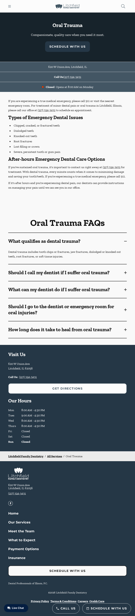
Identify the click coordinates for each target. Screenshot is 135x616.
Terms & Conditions (63, 601)
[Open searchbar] (123, 6)
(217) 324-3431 (72, 77)
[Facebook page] (10, 503)
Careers (83, 601)
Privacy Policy (40, 601)
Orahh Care (96, 601)
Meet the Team (21, 531)
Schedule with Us (67, 46)
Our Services (19, 522)
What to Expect (21, 540)
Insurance (17, 558)
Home (13, 513)
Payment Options (23, 549)
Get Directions (67, 388)
